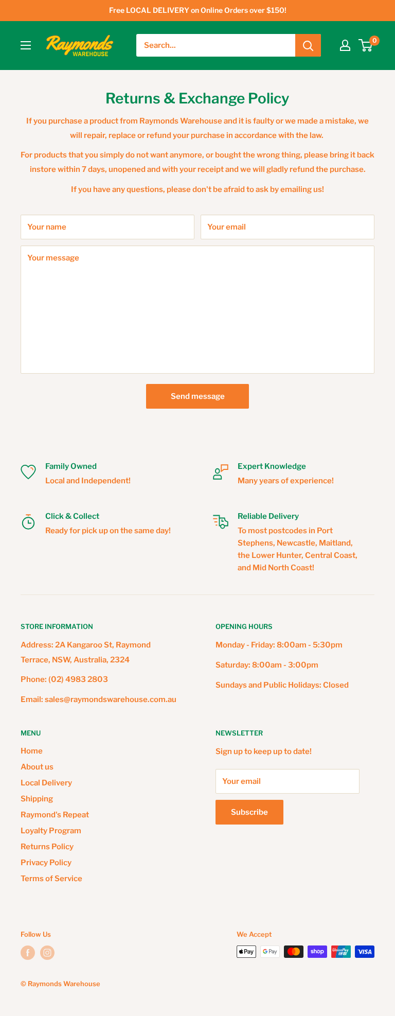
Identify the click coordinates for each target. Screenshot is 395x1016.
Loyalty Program (51, 830)
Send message (198, 396)
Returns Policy (47, 846)
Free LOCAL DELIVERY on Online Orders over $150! (197, 10)
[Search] (308, 45)
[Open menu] (26, 45)
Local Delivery (46, 782)
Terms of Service (51, 878)
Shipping (37, 798)
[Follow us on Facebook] (28, 952)
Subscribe (249, 812)
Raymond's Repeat (55, 814)
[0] (366, 45)
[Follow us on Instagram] (47, 952)
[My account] (345, 45)
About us (37, 767)
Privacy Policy (46, 862)
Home (32, 751)
